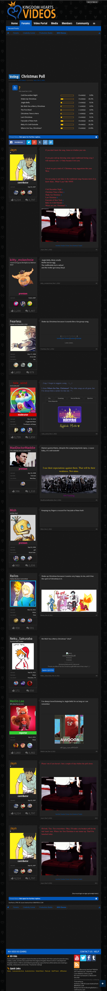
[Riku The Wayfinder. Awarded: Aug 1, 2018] (23, 304)
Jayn (35, 80)
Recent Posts (13, 28)
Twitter (67, 245)
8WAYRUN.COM (38, 903)
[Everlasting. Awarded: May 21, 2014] (23, 365)
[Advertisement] (53, 55)
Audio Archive (29, 971)
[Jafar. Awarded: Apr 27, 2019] (16, 745)
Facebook (75, 245)
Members (67, 23)
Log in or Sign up (92, 2)
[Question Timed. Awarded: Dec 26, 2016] (30, 304)
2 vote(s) (82, 102)
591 (32, 628)
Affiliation (63, 971)
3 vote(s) (82, 128)
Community (82, 23)
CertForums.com (79, 990)
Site (71, 245)
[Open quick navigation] (99, 33)
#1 (96, 250)
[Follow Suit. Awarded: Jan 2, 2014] (16, 365)
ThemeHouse (78, 982)
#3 (96, 349)
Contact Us (86, 951)
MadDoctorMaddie (47, 500)
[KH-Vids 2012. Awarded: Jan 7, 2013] (30, 621)
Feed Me (58, 245)
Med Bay (33, 478)
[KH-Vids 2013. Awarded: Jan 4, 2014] (30, 193)
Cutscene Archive (18, 971)
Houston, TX (32, 678)
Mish (42, 529)
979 (32, 372)
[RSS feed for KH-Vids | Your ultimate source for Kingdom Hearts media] (77, 965)
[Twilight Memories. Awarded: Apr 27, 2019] (23, 745)
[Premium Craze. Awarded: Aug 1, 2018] (16, 304)
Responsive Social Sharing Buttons (85, 988)
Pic (49, 398)
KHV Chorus (22, 80)
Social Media (75, 398)
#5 (96, 500)
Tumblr (80, 245)
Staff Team (55, 971)
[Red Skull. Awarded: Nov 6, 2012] (30, 683)
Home (14, 23)
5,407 (32, 311)
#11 (96, 883)
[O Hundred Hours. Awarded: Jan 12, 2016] (23, 558)
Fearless (15, 321)
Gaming (61, 398)
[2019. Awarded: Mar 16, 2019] (30, 745)
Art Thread (66, 338)
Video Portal (40, 23)
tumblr (59, 338)
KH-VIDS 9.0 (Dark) (17, 951)
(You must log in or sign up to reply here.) (85, 893)
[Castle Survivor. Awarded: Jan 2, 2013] (23, 683)
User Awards (53, 401)
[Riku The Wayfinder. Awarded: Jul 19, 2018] (16, 558)
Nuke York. (32, 552)
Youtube (63, 245)
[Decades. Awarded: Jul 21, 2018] (16, 193)
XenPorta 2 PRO (14, 903)
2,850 (32, 437)
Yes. (34, 359)
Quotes (90, 398)
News (9, 971)
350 (32, 690)
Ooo (34, 615)
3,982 (32, 752)
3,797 (32, 200)
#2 (96, 283)
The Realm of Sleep (29, 424)
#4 (96, 434)
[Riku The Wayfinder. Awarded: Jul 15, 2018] (30, 430)
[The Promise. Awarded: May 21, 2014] (30, 365)
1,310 (32, 491)
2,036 (32, 565)
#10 (96, 818)
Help (96, 951)
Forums (26, 23)
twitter (72, 338)
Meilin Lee (44, 751)
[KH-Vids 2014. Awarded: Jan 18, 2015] (30, 558)
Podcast (47, 971)
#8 (96, 676)
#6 (96, 529)
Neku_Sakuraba (21, 638)
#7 (96, 615)
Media (54, 23)
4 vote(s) (82, 99)
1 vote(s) (82, 106)
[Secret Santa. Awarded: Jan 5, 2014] (23, 193)
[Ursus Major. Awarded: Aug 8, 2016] (16, 430)
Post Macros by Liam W (85, 972)
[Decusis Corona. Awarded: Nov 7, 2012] (16, 621)
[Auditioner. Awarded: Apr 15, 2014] (23, 430)
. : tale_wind (45, 434)
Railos (14, 576)
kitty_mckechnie (46, 283)
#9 (96, 751)
